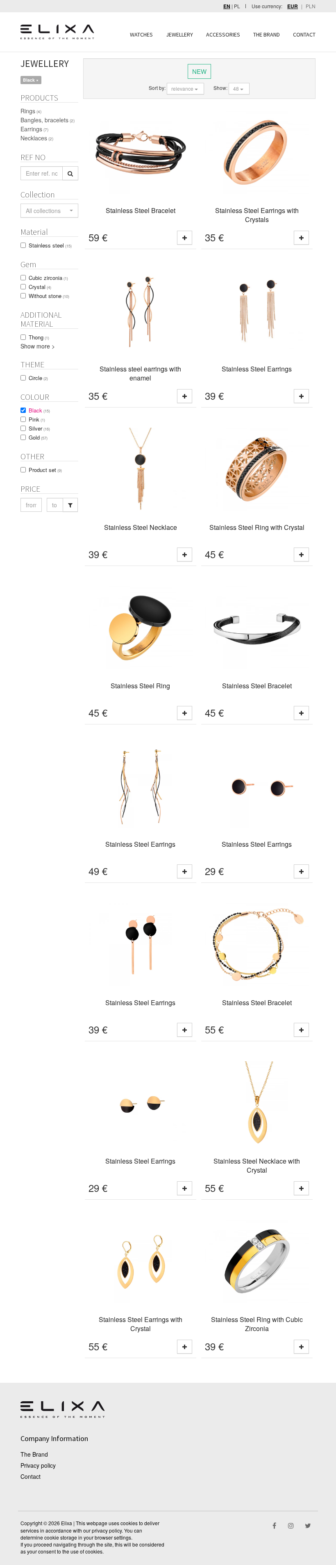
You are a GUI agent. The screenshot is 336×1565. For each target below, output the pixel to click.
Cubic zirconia (48, 278)
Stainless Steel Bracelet (140, 210)
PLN (311, 5)
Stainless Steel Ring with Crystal (256, 527)
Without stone (49, 296)
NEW (199, 71)
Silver (39, 428)
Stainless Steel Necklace (140, 527)
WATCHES (141, 34)
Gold (38, 437)
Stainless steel (50, 245)
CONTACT (304, 34)
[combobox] (49, 211)
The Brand (34, 1454)
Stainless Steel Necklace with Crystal (256, 1165)
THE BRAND (266, 34)
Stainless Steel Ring (140, 685)
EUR (292, 6)
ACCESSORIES (223, 34)
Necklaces (36, 138)
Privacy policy (38, 1465)
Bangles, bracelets (47, 120)
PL (237, 5)
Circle (38, 378)
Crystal (40, 287)
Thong (39, 337)
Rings (30, 111)
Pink (37, 419)
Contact (30, 1476)
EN (226, 6)
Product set (45, 470)
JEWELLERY (179, 34)
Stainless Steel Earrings (257, 368)
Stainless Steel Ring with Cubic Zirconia (257, 1324)
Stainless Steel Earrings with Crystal (140, 1324)
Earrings (34, 129)
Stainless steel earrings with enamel (140, 373)
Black (39, 410)
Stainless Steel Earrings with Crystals (257, 215)
